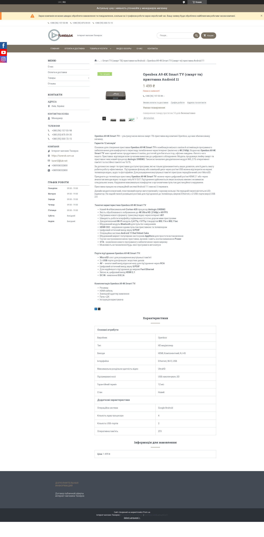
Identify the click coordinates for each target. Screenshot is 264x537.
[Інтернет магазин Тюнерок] (61, 41)
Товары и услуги (98, 48)
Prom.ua (146, 512)
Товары (51, 78)
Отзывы (52, 83)
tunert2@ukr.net (59, 161)
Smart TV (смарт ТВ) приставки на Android (124, 60)
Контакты (153, 48)
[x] (99, 309)
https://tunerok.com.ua (63, 156)
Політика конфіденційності (156, 515)
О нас (139, 48)
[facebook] (96, 309)
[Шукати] (196, 35)
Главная (54, 48)
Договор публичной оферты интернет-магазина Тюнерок (69, 494)
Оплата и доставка (74, 48)
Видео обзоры (123, 48)
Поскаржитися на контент (132, 515)
